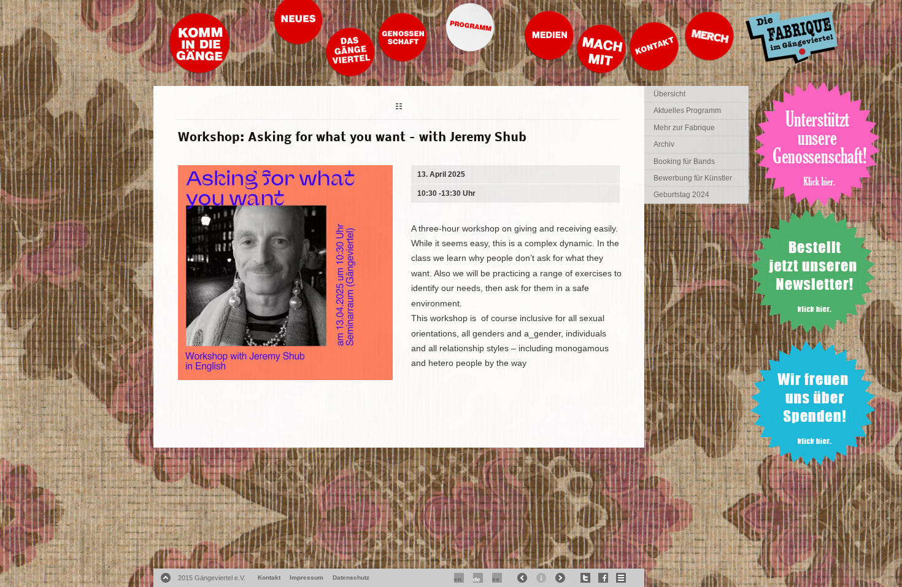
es (495, 579)
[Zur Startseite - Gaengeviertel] (199, 70)
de (476, 579)
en (457, 579)
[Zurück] (399, 108)
